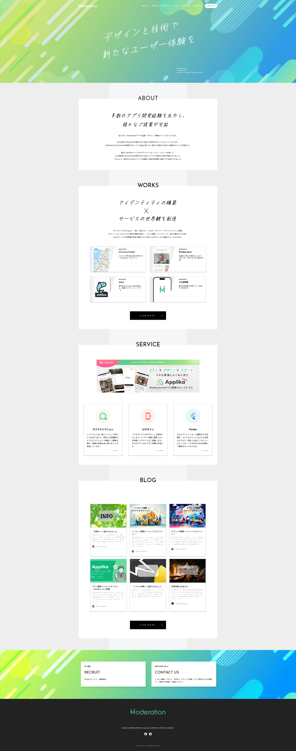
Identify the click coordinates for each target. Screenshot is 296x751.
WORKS (131, 728)
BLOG (145, 728)
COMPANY (153, 728)
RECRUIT (170, 728)
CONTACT (162, 728)
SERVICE (139, 728)
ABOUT (124, 728)
